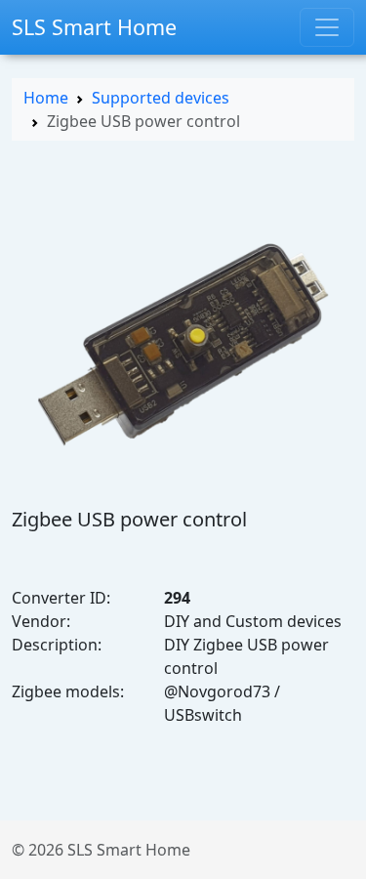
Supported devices (160, 97)
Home (45, 97)
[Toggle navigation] (327, 27)
